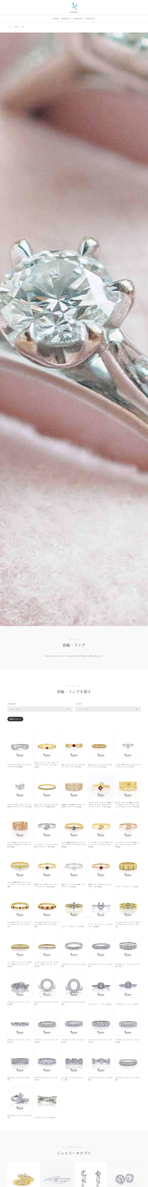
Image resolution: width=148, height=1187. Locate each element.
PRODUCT (66, 19)
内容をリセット (15, 719)
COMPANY (78, 19)
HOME (56, 19)
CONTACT (90, 19)
